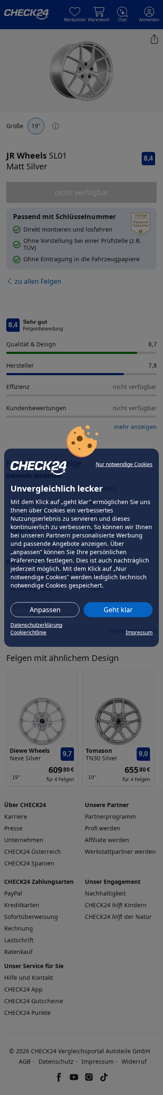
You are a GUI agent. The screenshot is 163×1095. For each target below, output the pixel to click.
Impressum (139, 632)
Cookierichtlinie (28, 632)
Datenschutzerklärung (36, 624)
